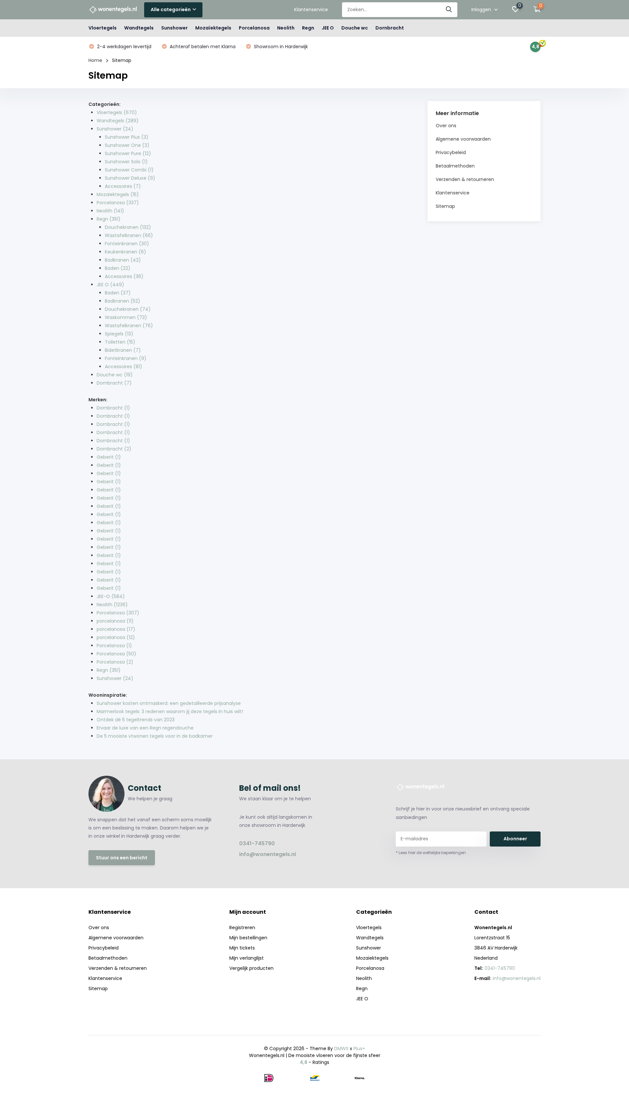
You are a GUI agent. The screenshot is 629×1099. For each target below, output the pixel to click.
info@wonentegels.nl (267, 854)
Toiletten (120, 342)
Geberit (109, 457)
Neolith (286, 28)
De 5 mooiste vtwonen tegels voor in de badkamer (155, 736)
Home (95, 60)
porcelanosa (115, 621)
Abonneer (515, 838)
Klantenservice (311, 9)
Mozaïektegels (213, 28)
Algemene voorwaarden (463, 139)
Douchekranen (128, 227)
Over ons (446, 125)
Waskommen (126, 317)
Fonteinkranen (127, 243)
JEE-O (111, 596)
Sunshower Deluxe (130, 178)
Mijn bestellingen (248, 937)
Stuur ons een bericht (121, 857)
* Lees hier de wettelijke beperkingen (431, 852)
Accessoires (123, 186)
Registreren (242, 927)
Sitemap (445, 206)
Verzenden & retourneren (465, 179)
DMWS (341, 1048)
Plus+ (359, 1048)
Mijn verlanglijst (246, 958)
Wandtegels (139, 28)
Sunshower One (127, 145)
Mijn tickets (242, 948)
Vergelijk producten (251, 968)
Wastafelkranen (129, 235)
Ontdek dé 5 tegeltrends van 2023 (136, 719)
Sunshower (174, 28)
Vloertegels (102, 28)
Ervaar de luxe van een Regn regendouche (145, 728)
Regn (308, 28)
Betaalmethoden (455, 166)
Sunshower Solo (126, 161)
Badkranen (123, 260)
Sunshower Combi (129, 170)
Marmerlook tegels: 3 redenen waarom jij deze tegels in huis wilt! (170, 711)
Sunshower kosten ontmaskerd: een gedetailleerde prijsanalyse (169, 703)
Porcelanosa (254, 28)
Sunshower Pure (128, 153)
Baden (117, 268)
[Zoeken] (449, 9)
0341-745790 (257, 843)
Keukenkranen (125, 252)
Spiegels (119, 333)
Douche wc (354, 28)
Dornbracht (389, 28)
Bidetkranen (123, 350)
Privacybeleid (451, 152)
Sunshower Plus (126, 137)
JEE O (328, 28)
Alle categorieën (171, 9)
